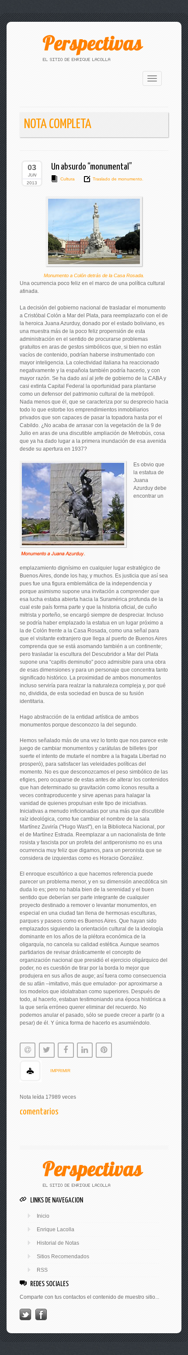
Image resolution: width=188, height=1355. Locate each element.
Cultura (67, 179)
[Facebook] (41, 1314)
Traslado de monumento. (118, 179)
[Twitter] (25, 1314)
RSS (42, 1270)
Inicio (43, 1216)
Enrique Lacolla (55, 1229)
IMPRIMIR (60, 1070)
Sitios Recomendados (63, 1256)
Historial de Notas (58, 1243)
